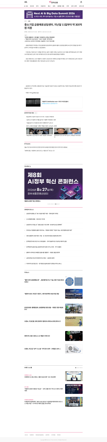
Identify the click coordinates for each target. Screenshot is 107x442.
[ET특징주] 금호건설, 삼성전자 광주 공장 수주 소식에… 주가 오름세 (43, 247)
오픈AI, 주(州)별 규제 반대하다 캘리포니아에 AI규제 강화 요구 (42, 321)
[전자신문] (53, 2)
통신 (49, 6)
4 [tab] (80, 367)
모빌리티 (43, 6)
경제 (54, 6)
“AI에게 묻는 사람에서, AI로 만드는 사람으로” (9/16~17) (39, 151)
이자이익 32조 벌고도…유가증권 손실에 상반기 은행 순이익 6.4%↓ (44, 263)
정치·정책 (74, 6)
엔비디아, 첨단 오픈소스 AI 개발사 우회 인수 (37, 336)
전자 (37, 6)
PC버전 (58, 435)
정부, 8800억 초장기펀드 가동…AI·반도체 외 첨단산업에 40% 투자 (43, 236)
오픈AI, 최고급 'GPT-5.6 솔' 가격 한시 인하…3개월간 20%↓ (42, 349)
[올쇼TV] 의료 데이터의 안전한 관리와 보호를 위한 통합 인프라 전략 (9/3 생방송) (45, 147)
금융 (29, 21)
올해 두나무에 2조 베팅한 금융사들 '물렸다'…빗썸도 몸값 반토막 (43, 252)
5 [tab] (81, 367)
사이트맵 (53, 435)
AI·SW (26, 6)
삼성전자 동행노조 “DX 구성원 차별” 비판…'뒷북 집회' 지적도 (42, 213)
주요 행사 (27, 166)
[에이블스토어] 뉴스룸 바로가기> (50, 103)
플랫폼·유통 (61, 6)
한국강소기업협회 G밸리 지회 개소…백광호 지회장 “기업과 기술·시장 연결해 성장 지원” (49, 230)
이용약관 (32, 435)
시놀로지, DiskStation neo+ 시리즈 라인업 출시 (55, 101)
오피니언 (81, 6)
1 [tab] (75, 367)
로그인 (26, 435)
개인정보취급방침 (39, 435)
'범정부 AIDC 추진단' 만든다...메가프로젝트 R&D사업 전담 (41, 294)
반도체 (32, 6)
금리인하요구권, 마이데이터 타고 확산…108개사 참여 (40, 258)
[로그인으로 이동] (81, 2)
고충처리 (47, 435)
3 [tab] (78, 367)
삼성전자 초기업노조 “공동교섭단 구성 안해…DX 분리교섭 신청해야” (44, 225)
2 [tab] (77, 367)
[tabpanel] (53, 186)
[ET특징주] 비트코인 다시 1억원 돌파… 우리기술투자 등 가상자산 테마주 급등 (46, 241)
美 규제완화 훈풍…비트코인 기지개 (35, 219)
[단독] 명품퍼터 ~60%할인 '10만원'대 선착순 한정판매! (40, 37)
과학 (67, 6)
